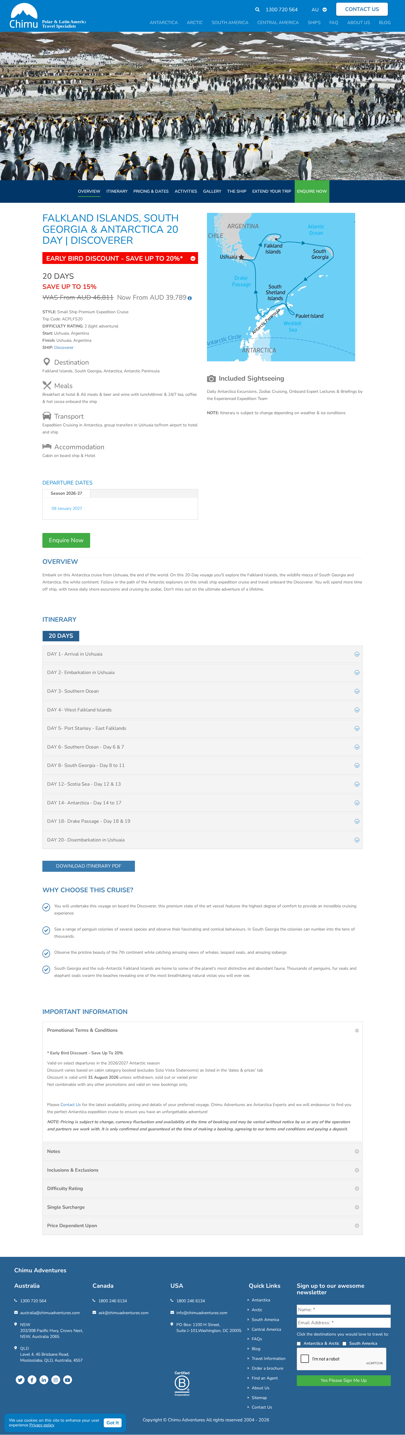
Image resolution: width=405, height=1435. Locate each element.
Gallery (212, 191)
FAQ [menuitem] (333, 23)
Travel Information (269, 1358)
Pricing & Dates (151, 191)
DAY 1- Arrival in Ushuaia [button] (74, 654)
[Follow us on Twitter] (20, 1379)
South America (265, 1319)
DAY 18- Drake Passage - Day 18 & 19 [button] (88, 821)
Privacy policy (41, 1425)
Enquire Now (312, 191)
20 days (61, 636)
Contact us (362, 9)
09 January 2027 (67, 508)
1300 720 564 (282, 9)
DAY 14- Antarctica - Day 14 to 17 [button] (84, 803)
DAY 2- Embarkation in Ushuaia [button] (80, 672)
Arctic (257, 1310)
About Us (261, 1388)
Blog (256, 1349)
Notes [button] (53, 1151)
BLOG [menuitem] (385, 23)
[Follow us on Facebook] (32, 1379)
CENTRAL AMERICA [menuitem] (278, 23)
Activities (186, 191)
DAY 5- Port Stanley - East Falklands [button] (86, 728)
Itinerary (116, 191)
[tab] (202, 654)
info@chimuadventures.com (201, 1313)
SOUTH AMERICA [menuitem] (230, 23)
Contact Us (70, 1105)
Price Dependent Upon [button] (72, 1225)
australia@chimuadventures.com (50, 1313)
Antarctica (261, 1300)
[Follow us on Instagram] (55, 1379)
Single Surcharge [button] (66, 1207)
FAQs (257, 1339)
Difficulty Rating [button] (65, 1188)
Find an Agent (265, 1378)
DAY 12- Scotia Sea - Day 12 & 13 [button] (84, 784)
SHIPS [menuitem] (314, 23)
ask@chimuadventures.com (123, 1313)
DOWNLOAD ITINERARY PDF (88, 866)
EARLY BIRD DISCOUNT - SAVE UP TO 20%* (114, 258)
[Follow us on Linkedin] (43, 1379)
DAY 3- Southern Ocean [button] (73, 691)
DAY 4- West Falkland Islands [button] (79, 710)
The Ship (236, 191)
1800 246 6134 (112, 1301)
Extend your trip (271, 191)
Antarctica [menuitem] (164, 23)
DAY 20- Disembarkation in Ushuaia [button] (86, 840)
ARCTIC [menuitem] (195, 23)
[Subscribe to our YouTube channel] (67, 1379)
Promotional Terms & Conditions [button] (82, 1030)
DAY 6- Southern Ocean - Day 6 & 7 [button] (85, 747)
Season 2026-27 (66, 493)
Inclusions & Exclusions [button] (72, 1170)
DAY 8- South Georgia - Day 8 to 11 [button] (86, 765)
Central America (266, 1329)
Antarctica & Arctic (321, 1343)
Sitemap (259, 1398)
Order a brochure (267, 1368)
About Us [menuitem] (358, 23)
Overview (89, 191)
